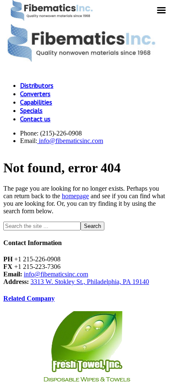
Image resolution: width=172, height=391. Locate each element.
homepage (75, 195)
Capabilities (36, 102)
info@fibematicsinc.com (70, 140)
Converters (35, 93)
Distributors (36, 85)
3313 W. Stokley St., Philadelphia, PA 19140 (89, 281)
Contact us (35, 119)
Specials (31, 110)
